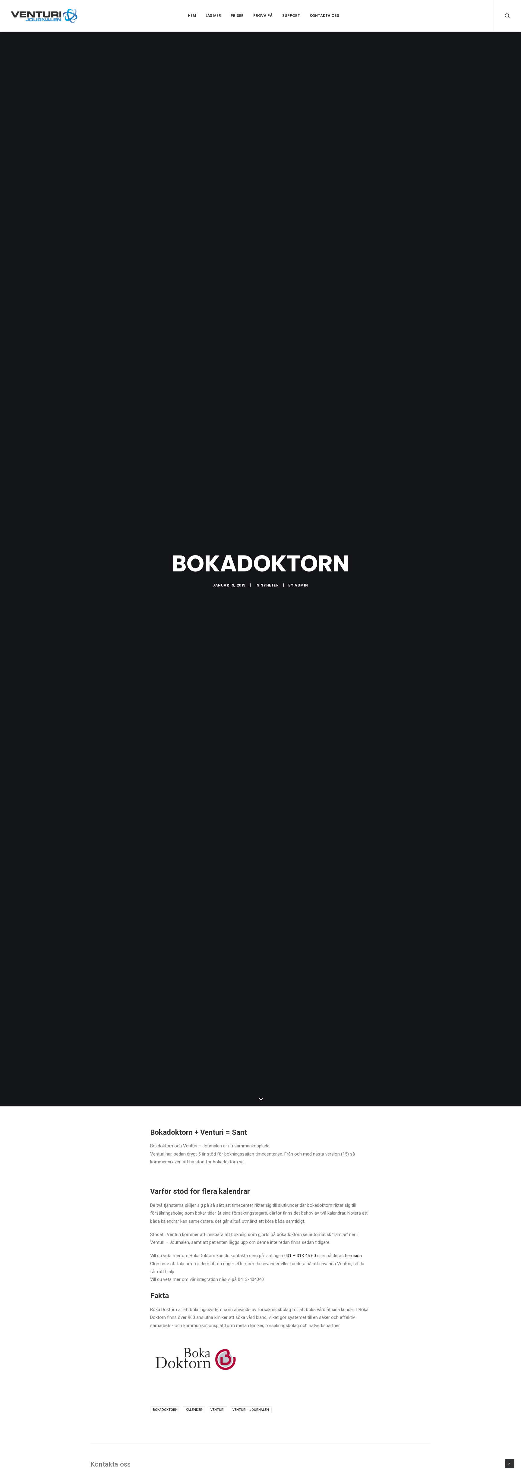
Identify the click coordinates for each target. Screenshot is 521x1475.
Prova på (263, 15)
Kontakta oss (324, 15)
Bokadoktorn (165, 1410)
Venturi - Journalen (250, 1410)
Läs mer (213, 15)
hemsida (353, 1255)
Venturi (217, 1410)
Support (291, 15)
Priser (237, 15)
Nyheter (269, 585)
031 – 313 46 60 (300, 1255)
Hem (192, 15)
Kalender (194, 1410)
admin (301, 585)
